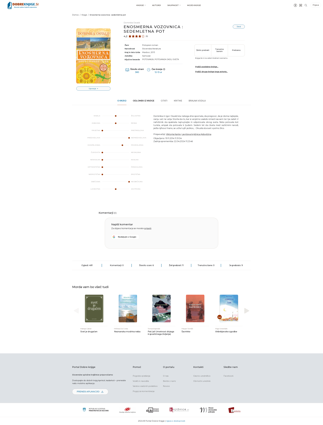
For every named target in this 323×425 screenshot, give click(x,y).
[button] (247, 311)
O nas (165, 376)
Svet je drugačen (88, 331)
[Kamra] (234, 410)
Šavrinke (186, 331)
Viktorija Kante (173, 134)
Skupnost (173, 5)
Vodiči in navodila (141, 381)
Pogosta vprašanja (141, 376)
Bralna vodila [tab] (197, 101)
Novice (166, 386)
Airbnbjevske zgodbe (226, 331)
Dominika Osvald (132, 22)
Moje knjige (194, 5)
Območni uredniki (201, 381)
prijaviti (147, 228)
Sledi (239, 26)
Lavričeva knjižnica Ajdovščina (196, 134)
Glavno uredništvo (201, 376)
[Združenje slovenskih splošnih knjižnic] (179, 410)
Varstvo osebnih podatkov (145, 386)
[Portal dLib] (153, 410)
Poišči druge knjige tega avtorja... (211, 71)
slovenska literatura (151, 48)
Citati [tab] (164, 101)
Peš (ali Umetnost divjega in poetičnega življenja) (161, 332)
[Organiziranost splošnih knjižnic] (127, 410)
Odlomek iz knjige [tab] (143, 101)
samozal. (146, 56)
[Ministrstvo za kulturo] (95, 410)
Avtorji (156, 5)
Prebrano (236, 50)
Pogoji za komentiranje (144, 391)
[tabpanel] (161, 155)
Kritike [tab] (178, 101)
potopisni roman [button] (150, 45)
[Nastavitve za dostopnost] (295, 5)
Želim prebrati (202, 50)
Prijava (316, 5)
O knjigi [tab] (121, 101)
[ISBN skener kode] (300, 5)
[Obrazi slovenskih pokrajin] (208, 410)
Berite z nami (169, 381)
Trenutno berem (219, 50)
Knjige (140, 5)
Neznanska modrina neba (127, 331)
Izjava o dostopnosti (175, 421)
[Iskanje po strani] (305, 5)
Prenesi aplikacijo (88, 391)
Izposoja (93, 88)
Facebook (228, 376)
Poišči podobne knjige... (206, 66)
